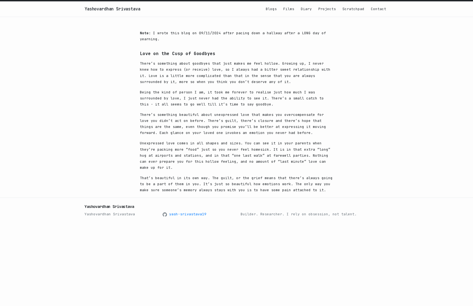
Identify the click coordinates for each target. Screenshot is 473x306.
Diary (306, 9)
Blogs (271, 9)
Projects (327, 9)
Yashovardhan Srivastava (112, 9)
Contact (378, 9)
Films (288, 9)
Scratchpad (353, 9)
